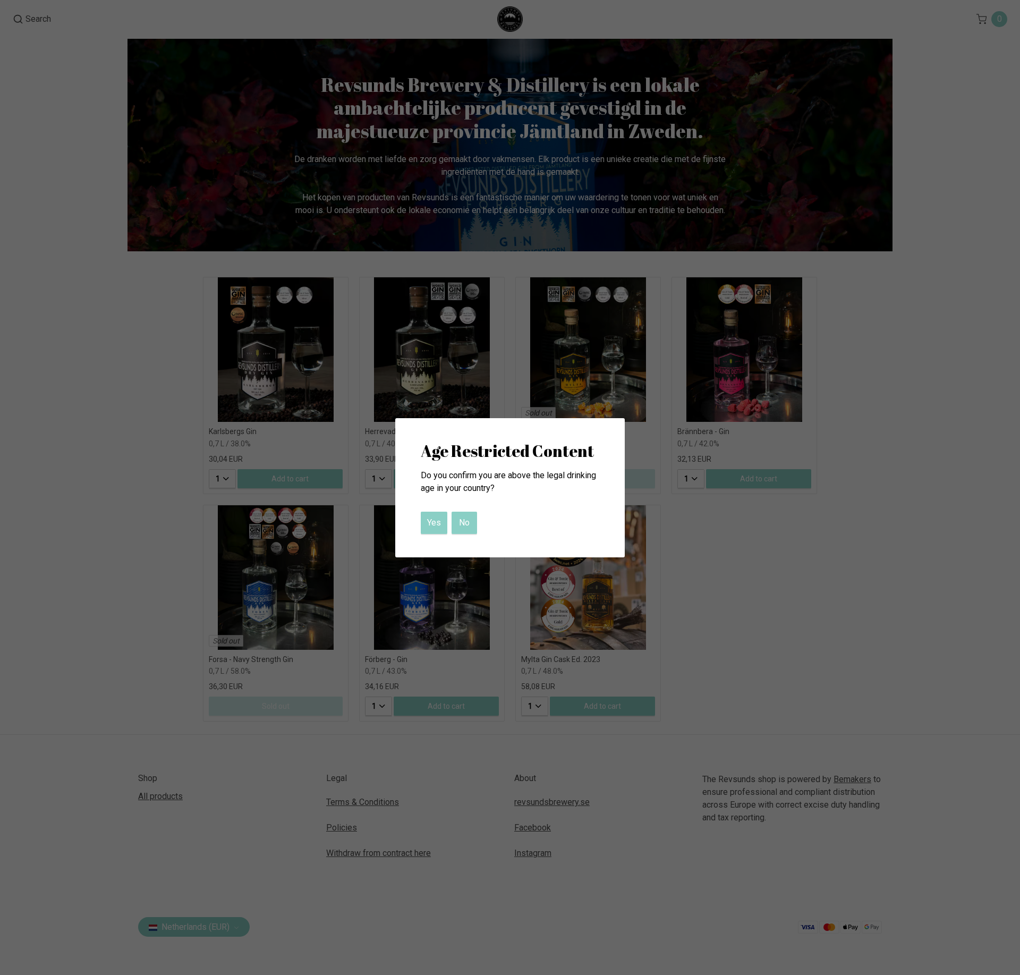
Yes (434, 523)
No (464, 523)
